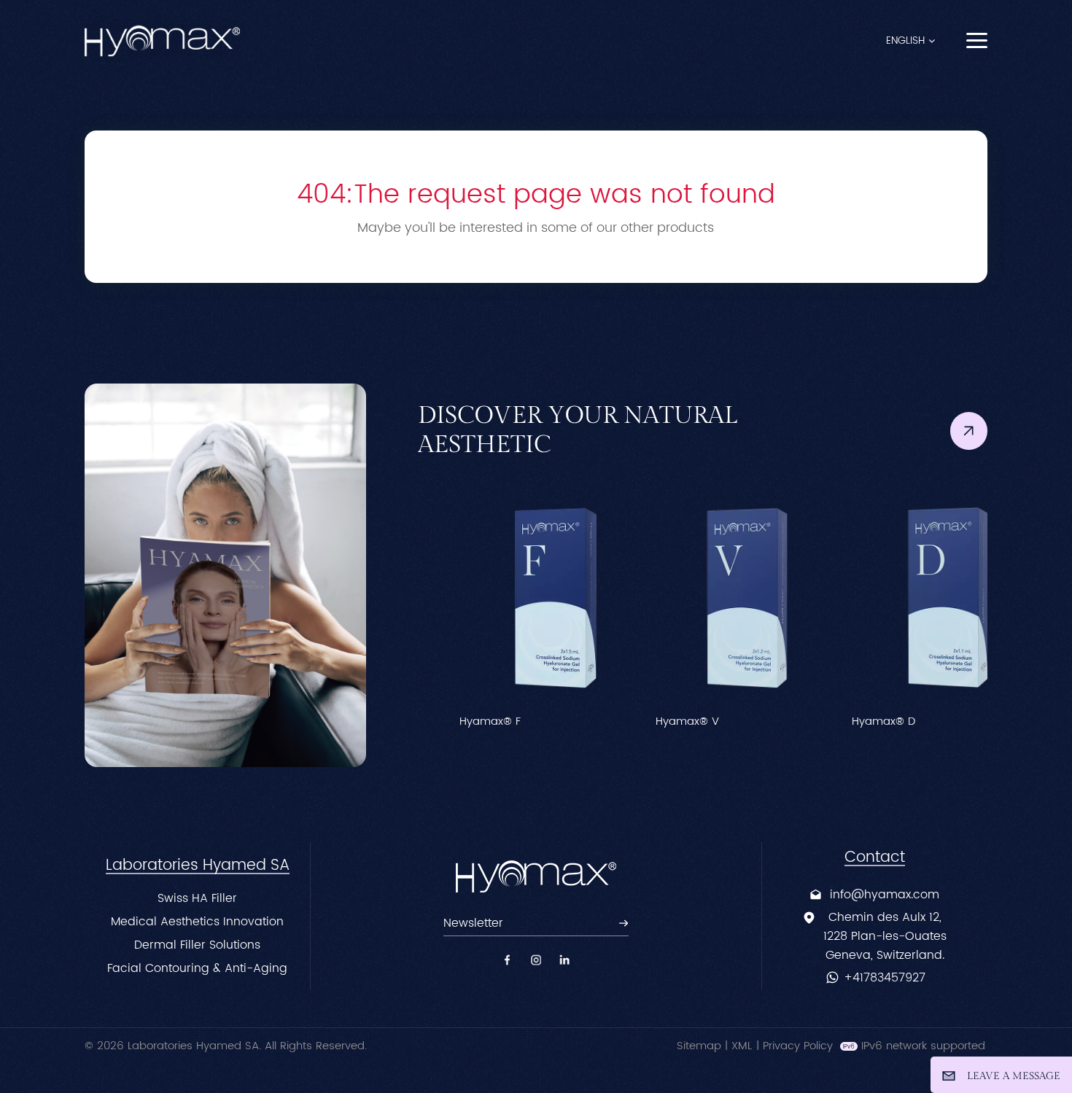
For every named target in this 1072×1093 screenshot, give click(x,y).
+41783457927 (884, 977)
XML (741, 1046)
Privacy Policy (798, 1046)
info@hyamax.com (884, 894)
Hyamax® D (847, 722)
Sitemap (699, 1046)
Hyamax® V (651, 722)
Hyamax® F (454, 722)
